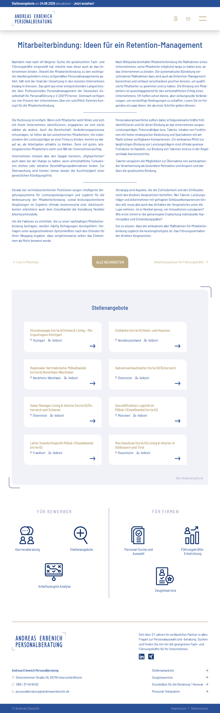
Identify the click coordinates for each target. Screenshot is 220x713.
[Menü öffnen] (202, 18)
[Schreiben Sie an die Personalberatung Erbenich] (189, 18)
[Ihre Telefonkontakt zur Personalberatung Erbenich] (177, 18)
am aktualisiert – (53, 3)
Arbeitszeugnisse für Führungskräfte (179, 262)
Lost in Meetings (27, 262)
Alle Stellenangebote (189, 478)
